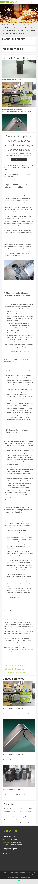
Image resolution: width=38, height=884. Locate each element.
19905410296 (12, 839)
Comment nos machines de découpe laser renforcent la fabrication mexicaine (12, 106)
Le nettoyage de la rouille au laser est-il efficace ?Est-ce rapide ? (11, 814)
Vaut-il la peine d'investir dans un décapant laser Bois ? (27, 811)
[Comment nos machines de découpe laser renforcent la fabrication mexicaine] (19, 104)
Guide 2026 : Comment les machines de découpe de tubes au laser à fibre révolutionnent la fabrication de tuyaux (19, 757)
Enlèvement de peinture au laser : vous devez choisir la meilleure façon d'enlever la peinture (27, 820)
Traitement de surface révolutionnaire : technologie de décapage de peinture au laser (11, 822)
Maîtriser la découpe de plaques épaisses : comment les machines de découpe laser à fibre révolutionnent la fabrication (12, 77)
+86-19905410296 (15, 842)
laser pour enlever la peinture (14, 665)
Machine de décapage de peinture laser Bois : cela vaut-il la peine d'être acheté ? (27, 808)
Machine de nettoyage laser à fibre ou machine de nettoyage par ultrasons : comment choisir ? (27, 822)
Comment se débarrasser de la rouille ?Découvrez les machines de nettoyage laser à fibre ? (11, 817)
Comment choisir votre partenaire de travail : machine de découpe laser (19, 792)
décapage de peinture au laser (14, 669)
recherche (34, 42)
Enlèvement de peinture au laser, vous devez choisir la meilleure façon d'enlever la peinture (11, 808)
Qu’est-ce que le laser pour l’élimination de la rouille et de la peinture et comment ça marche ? (11, 811)
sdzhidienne (26, 877)
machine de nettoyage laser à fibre (16, 672)
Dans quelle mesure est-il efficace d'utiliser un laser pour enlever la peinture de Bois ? (27, 817)
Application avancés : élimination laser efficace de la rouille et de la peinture (27, 814)
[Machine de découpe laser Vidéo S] (13, 708)
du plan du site (26, 875)
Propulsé (30, 155)
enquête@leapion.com (16, 844)
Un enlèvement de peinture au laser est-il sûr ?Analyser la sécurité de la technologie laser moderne (11, 820)
